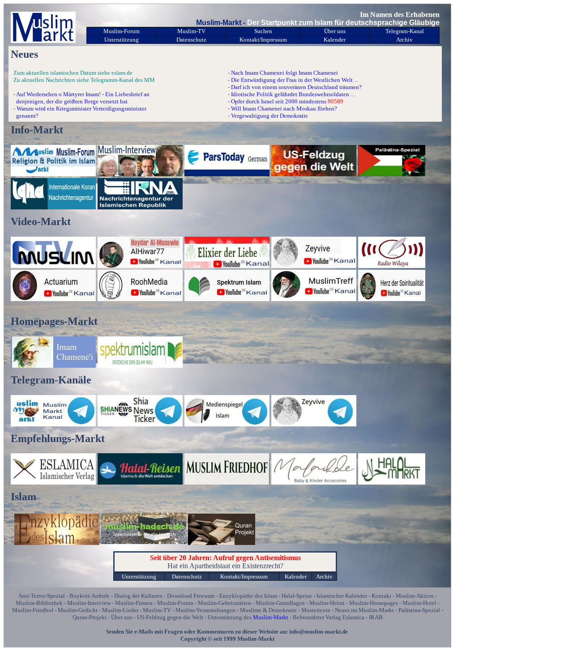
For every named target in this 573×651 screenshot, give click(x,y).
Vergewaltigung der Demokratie (269, 115)
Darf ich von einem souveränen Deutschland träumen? (296, 87)
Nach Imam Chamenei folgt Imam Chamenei (284, 72)
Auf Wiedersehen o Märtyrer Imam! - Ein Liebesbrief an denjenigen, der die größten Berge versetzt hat (80, 98)
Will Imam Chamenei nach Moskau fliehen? (284, 108)
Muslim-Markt (270, 617)
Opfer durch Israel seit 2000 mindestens (278, 101)
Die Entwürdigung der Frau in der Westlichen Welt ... (294, 80)
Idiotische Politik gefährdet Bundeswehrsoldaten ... (293, 94)
